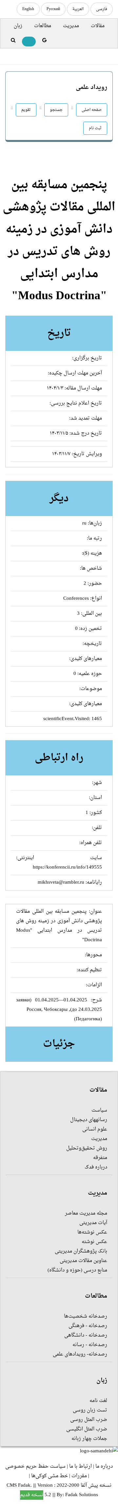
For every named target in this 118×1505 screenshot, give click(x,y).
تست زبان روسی (90, 1410)
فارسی (101, 9)
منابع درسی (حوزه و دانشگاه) (77, 1270)
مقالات (98, 26)
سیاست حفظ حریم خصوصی (35, 1466)
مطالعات (42, 26)
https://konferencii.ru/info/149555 (67, 867)
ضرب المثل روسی (88, 1420)
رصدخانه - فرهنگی (88, 1326)
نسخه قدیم (31, 1495)
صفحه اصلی (92, 109)
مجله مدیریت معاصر (86, 1213)
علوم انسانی (94, 1129)
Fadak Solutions (81, 1495)
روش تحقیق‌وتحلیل (86, 1148)
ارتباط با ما (80, 1466)
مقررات (79, 1476)
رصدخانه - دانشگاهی (85, 1335)
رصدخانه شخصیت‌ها (85, 1316)
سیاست (99, 1110)
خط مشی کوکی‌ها (49, 1476)
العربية (78, 9)
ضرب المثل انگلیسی (86, 1429)
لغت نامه (98, 1401)
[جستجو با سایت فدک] (13, 40)
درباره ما (104, 1466)
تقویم (26, 109)
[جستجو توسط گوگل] (44, 40)
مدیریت (71, 26)
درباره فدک (96, 1167)
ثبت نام (95, 128)
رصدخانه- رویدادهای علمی (80, 1354)
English (28, 9)
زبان (18, 26)
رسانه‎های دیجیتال (88, 1120)
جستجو (56, 109)
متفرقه (100, 1158)
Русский (53, 9)
